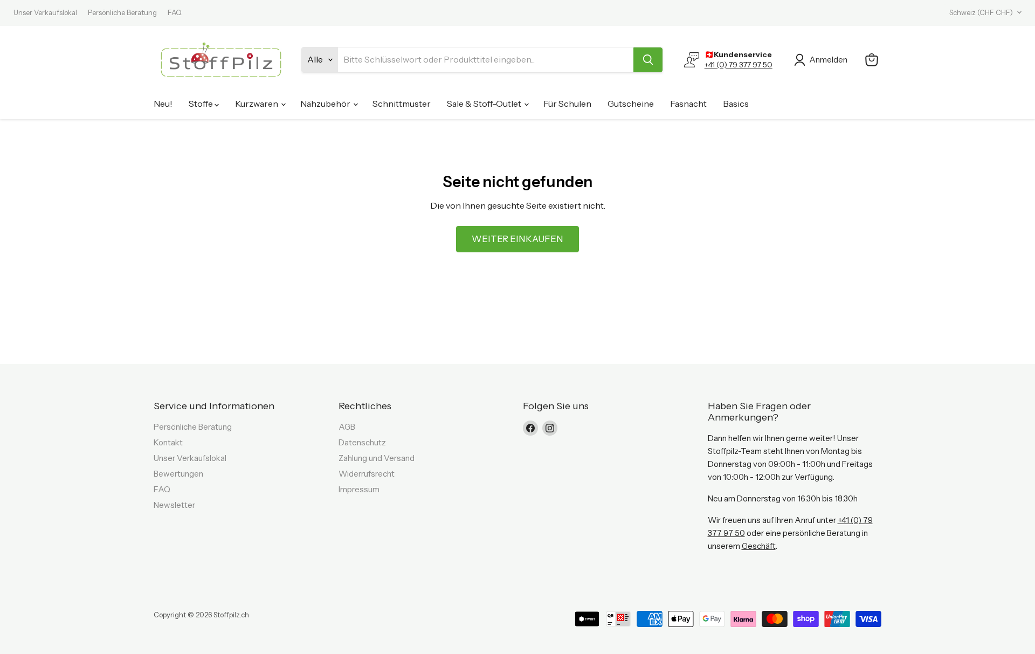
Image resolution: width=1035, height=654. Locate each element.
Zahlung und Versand (377, 458)
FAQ (175, 13)
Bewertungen (178, 474)
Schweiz (981, 12)
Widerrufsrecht (367, 474)
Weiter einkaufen (517, 238)
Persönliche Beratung (122, 13)
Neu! (163, 103)
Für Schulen (567, 103)
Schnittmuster (401, 103)
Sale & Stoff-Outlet (485, 103)
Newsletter (174, 505)
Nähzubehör (326, 103)
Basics (736, 103)
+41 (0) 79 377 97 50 (738, 65)
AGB (347, 427)
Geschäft (759, 546)
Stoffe (202, 103)
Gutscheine (631, 103)
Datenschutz (362, 442)
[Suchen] (648, 59)
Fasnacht (688, 103)
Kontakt (168, 442)
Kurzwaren (257, 103)
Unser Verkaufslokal (45, 13)
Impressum (359, 489)
